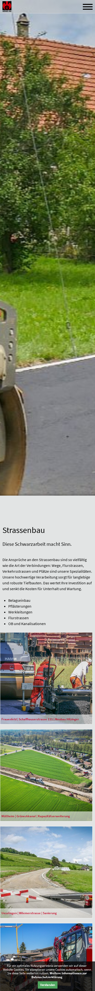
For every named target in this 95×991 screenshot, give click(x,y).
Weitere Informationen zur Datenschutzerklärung (59, 975)
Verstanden (47, 985)
